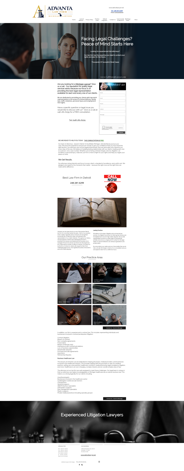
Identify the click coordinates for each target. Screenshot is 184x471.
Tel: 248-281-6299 (117, 11)
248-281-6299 (63, 112)
